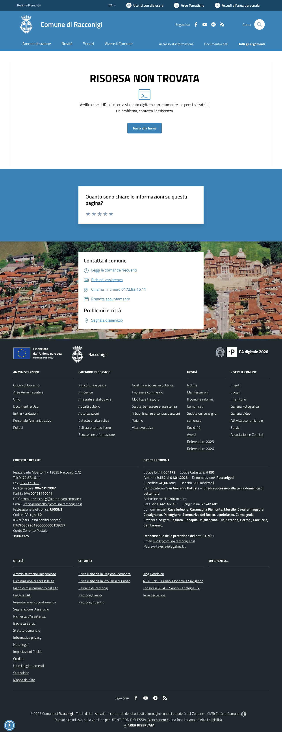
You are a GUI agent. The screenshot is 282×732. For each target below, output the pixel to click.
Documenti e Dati (26, 406)
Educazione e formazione (96, 434)
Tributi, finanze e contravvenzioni (156, 413)
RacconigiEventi (90, 595)
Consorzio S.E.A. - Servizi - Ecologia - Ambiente (177, 588)
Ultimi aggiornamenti (28, 665)
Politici (18, 427)
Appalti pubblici (89, 406)
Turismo (137, 420)
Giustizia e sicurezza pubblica (153, 385)
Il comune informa (200, 399)
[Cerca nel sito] (259, 24)
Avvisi (191, 434)
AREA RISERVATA (141, 725)
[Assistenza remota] (244, 713)
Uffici (16, 399)
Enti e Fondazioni (25, 413)
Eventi (235, 385)
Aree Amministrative (28, 392)
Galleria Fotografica (245, 406)
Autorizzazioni (88, 413)
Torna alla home (144, 128)
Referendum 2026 (200, 448)
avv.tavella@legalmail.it (168, 546)
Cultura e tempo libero (94, 427)
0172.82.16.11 (30, 477)
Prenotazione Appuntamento (34, 602)
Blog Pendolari (153, 574)
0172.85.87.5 (29, 482)
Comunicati (195, 406)
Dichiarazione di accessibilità (33, 581)
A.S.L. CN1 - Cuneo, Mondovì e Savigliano (173, 581)
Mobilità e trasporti (146, 399)
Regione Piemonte (29, 5)
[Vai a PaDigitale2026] (242, 351)
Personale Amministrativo (32, 420)
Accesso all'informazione (176, 44)
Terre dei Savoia (154, 595)
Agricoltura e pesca (92, 385)
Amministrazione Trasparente (34, 574)
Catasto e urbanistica (93, 420)
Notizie (192, 385)
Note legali (21, 644)
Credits (18, 658)
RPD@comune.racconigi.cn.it (174, 541)
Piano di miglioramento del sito (35, 588)
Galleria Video (240, 413)
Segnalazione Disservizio (31, 609)
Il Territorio (238, 399)
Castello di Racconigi (93, 588)
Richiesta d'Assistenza (29, 616)
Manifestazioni (197, 392)
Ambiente (85, 392)
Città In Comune (227, 713)
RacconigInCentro (91, 602)
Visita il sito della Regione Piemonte (104, 574)
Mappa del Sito (24, 679)
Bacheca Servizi (24, 623)
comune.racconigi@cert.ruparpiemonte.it (52, 498)
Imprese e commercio (147, 392)
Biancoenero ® (158, 719)
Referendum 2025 (200, 441)
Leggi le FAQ (22, 595)
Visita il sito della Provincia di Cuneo (104, 581)
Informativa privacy (27, 637)
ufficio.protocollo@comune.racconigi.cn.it (52, 504)
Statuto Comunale (26, 630)
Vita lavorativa (142, 427)
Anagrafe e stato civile (94, 399)
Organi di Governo (26, 385)
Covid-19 (193, 427)
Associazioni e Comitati (247, 434)
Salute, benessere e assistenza (154, 406)
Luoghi (235, 392)
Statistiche (21, 672)
